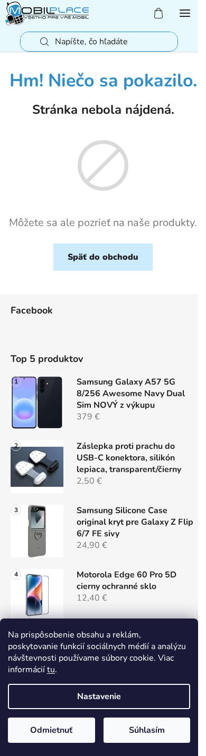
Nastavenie (99, 696)
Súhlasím (147, 730)
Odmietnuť (51, 730)
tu (51, 669)
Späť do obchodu (103, 257)
